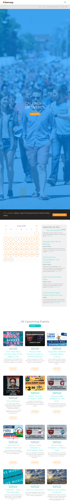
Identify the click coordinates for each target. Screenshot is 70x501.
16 (6, 249)
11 (16, 244)
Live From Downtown (35, 490)
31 (32, 233)
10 (11, 244)
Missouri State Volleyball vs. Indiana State (57, 447)
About (40, 6)
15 (37, 244)
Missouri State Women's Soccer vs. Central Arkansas (35, 354)
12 (21, 244)
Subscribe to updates (59, 214)
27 (11, 233)
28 (16, 233)
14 (31, 244)
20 (26, 249)
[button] (35, 325)
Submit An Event (35, 114)
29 (21, 233)
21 (32, 249)
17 (11, 249)
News (44, 6)
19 (21, 249)
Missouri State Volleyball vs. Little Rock (57, 398)
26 (21, 254)
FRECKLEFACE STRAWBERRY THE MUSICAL (51, 259)
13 (26, 244)
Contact (62, 6)
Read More (50, 236)
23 (6, 254)
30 (26, 233)
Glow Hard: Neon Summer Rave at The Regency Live (13, 354)
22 (37, 249)
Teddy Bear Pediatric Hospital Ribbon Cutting (57, 354)
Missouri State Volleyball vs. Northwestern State (35, 447)
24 (11, 254)
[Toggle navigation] (65, 2)
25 (16, 254)
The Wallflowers (13, 401)
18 (16, 249)
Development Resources (53, 6)
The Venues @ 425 (54, 230)
